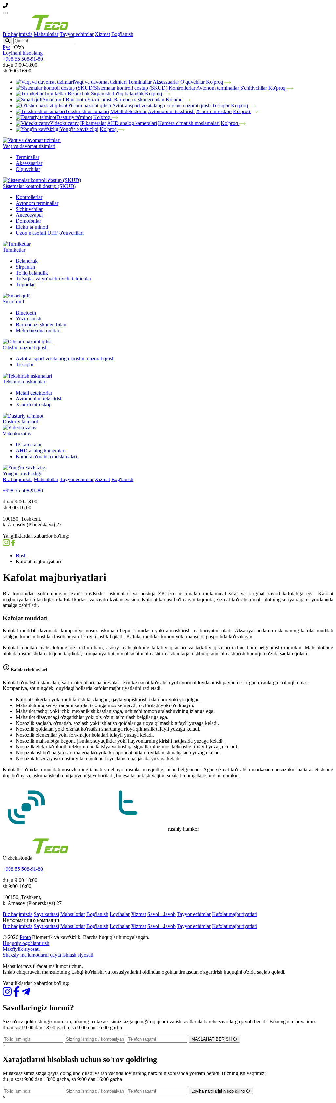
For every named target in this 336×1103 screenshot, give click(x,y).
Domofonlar (28, 221)
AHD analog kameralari (132, 123)
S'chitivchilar (253, 88)
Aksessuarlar (166, 82)
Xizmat (102, 34)
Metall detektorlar (128, 111)
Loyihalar (120, 914)
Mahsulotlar (46, 34)
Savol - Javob (161, 914)
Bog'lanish (122, 34)
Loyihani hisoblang (23, 53)
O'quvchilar (192, 82)
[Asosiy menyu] (5, 13)
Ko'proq (215, 82)
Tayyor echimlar (77, 34)
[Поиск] (7, 40)
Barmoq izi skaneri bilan (139, 99)
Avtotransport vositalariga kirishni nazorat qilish (161, 105)
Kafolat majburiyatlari (234, 914)
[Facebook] (16, 993)
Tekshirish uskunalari (87, 111)
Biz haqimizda (17, 34)
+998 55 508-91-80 (23, 59)
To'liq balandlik (128, 93)
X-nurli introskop (214, 111)
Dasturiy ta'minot (74, 117)
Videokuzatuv (64, 123)
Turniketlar (55, 93)
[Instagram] (7, 993)
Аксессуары (29, 215)
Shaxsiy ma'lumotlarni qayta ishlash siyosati (48, 955)
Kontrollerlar (182, 88)
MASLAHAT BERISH (212, 1039)
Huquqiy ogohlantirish (26, 943)
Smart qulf (53, 99)
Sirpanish (100, 93)
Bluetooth (76, 99)
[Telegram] (25, 993)
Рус (6, 47)
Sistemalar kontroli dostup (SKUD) (130, 88)
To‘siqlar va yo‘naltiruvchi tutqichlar (53, 278)
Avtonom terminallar (217, 88)
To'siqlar (221, 105)
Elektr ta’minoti (32, 227)
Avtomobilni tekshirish (171, 111)
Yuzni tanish (100, 99)
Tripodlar (25, 284)
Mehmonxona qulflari (38, 330)
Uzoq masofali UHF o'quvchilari (50, 232)
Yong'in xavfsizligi (79, 129)
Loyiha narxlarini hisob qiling (218, 1091)
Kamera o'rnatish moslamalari (189, 123)
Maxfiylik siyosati (21, 949)
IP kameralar (93, 123)
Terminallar (140, 82)
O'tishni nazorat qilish (88, 105)
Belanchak (79, 93)
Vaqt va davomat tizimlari (100, 82)
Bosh (21, 555)
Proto (25, 937)
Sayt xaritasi (46, 914)
